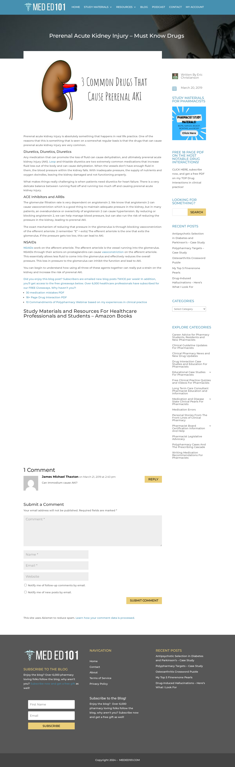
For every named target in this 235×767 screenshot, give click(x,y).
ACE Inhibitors (35, 197)
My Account (195, 7)
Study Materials (96, 7)
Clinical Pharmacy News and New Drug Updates (191, 355)
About (94, 672)
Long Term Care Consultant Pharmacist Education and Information (190, 391)
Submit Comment (144, 600)
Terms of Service (100, 678)
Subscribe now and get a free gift (52, 683)
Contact (175, 7)
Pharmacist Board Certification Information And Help (188, 428)
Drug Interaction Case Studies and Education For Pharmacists (189, 364)
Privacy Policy (99, 683)
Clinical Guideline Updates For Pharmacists (189, 347)
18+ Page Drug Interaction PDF (46, 297)
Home (76, 7)
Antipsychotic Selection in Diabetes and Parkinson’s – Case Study (188, 238)
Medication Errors (184, 409)
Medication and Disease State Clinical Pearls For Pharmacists (188, 402)
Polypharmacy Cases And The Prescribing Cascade (189, 446)
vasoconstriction (113, 252)
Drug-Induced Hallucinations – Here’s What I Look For (187, 283)
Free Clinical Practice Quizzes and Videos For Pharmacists (191, 381)
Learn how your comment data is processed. (105, 618)
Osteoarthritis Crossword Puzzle (177, 671)
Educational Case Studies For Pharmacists (188, 373)
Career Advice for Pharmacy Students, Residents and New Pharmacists (190, 337)
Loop (52, 161)
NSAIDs (28, 247)
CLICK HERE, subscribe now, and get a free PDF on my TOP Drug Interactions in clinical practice (188, 178)
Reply (153, 479)
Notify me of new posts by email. (49, 592)
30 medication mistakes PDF (45, 292)
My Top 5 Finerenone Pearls (174, 677)
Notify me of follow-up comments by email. (56, 585)
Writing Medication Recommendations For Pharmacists (187, 455)
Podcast (158, 7)
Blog (144, 7)
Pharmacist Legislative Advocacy (187, 438)
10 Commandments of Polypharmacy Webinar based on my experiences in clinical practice (86, 302)
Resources (124, 7)
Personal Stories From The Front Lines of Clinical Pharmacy (189, 418)
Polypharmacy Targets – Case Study (179, 666)
